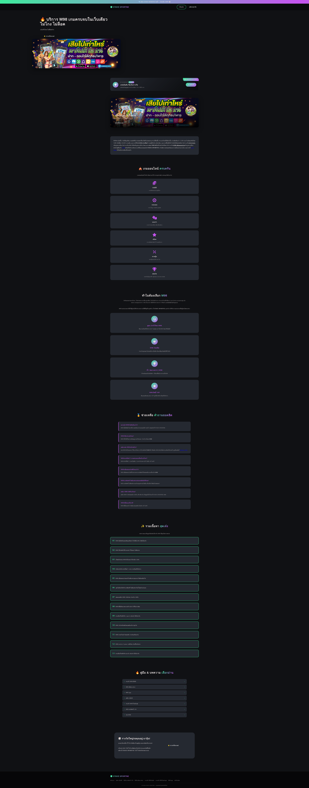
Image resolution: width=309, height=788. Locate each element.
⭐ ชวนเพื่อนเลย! (49, 36)
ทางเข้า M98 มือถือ (149, 780)
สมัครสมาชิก (193, 7)
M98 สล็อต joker (139, 780)
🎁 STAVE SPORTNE (119, 7)
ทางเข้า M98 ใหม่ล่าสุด (161, 780)
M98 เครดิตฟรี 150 (128, 780)
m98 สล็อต (177, 780)
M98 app (170, 780)
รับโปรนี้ (192, 85)
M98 (123, 148)
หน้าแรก (112, 780)
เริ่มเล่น (181, 7)
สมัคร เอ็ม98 (119, 780)
